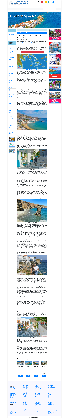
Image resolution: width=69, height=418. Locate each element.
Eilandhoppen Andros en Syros (27, 42)
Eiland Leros (25, 402)
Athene (34, 71)
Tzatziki (49, 395)
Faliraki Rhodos (38, 390)
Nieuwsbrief (50, 413)
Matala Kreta (37, 397)
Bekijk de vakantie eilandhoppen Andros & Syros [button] (32, 52)
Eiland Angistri (25, 387)
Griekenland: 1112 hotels (40, 32)
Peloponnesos (12, 405)
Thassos (10, 125)
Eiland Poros (25, 405)
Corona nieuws (12, 36)
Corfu (10, 61)
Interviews (11, 39)
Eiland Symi (25, 407)
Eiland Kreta (12, 392)
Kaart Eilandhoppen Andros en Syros (32, 69)
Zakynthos (11, 130)
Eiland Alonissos (25, 384)
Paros (10, 101)
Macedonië (12, 406)
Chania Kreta (11, 57)
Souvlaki (49, 396)
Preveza (10, 110)
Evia (10, 64)
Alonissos (11, 45)
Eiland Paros (12, 396)
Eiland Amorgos (25, 385)
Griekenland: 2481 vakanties (25, 32)
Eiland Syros (25, 409)
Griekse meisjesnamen (52, 388)
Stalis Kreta (37, 406)
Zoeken (58, 8)
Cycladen (11, 410)
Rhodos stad (37, 405)
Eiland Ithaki (25, 396)
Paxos (10, 103)
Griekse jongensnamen (52, 387)
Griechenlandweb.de (51, 405)
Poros (10, 108)
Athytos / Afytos (38, 386)
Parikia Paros (37, 403)
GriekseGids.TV (50, 402)
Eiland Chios (25, 389)
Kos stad (36, 395)
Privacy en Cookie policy (52, 410)
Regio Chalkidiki (38, 387)
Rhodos (10, 116)
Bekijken (20, 375)
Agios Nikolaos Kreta (39, 384)
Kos (10, 75)
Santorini (11, 118)
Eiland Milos (25, 403)
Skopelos (11, 123)
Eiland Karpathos (13, 388)
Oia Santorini (37, 393)
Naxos (10, 98)
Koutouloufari (37, 396)
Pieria (10, 105)
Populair (14, 8)
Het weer (27, 8)
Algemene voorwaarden (52, 412)
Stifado (49, 393)
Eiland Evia (24, 390)
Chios (10, 59)
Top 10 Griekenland (11, 34)
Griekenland (20, 29)
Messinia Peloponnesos (11, 94)
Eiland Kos (12, 390)
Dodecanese (12, 411)
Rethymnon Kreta (11, 113)
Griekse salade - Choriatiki (52, 392)
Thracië (11, 409)
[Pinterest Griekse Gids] (52, 1)
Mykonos (11, 96)
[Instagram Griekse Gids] (45, 1)
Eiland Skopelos (25, 406)
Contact (49, 409)
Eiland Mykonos (13, 394)
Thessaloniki (11, 127)
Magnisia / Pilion (11, 90)
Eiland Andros (25, 386)
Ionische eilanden (13, 412)
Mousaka (49, 394)
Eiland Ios (24, 395)
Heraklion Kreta (12, 66)
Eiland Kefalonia (13, 389)
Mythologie (50, 386)
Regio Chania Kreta (38, 388)
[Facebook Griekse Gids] (49, 1)
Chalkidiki (11, 54)
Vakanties (19, 8)
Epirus (11, 407)
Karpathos (11, 71)
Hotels (36, 411)
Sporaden (11, 413)
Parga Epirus (37, 402)
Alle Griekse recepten (51, 397)
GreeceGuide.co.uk (51, 404)
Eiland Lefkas (12, 393)
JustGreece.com (51, 403)
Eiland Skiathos (12, 401)
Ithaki (10, 68)
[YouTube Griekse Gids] (42, 1)
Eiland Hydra (25, 393)
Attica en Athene (11, 52)
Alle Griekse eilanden (11, 133)
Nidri (36, 401)
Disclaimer (50, 411)
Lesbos (10, 87)
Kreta (10, 78)
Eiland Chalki (25, 388)
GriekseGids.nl (50, 401)
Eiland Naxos (12, 395)
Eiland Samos (12, 398)
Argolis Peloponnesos (11, 49)
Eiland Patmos (25, 404)
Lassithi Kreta (11, 82)
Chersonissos (37, 389)
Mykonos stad (37, 398)
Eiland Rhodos (12, 397)
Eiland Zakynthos (13, 402)
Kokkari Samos (37, 394)
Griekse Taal (50, 384)
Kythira (10, 80)
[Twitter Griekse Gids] (38, 1)
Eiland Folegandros (26, 392)
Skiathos (10, 120)
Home (10, 9)
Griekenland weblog (26, 29)
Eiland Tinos (25, 410)
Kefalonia (11, 73)
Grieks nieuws (50, 385)
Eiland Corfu (12, 387)
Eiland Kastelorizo (26, 398)
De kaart (23, 8)
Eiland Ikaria (25, 394)
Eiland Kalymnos (25, 397)
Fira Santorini (37, 392)
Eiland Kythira (25, 401)
